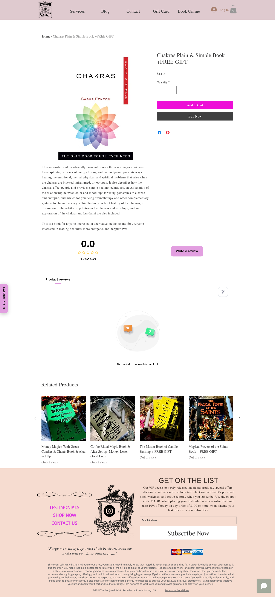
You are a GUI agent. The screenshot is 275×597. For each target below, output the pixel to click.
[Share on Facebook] (159, 132)
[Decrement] (160, 90)
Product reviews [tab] (58, 279)
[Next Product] (239, 418)
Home (46, 36)
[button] (77, 9)
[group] (137, 430)
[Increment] (173, 90)
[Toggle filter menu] (223, 292)
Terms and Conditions (177, 590)
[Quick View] (63, 418)
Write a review (187, 251)
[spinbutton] (167, 90)
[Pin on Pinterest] (167, 132)
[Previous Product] (35, 418)
